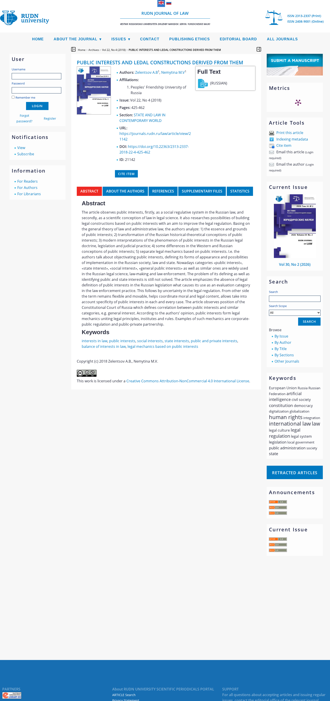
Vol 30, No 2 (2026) (294, 264)
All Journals (282, 39)
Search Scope (278, 306)
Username (18, 69)
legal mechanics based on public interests (163, 346)
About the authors (125, 191)
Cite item (283, 145)
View (21, 147)
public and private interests (214, 340)
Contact (149, 39)
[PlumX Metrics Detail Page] (298, 102)
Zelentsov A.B (146, 72)
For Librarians (29, 193)
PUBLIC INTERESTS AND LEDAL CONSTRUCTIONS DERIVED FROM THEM (175, 50)
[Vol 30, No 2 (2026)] (295, 256)
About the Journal (75, 39)
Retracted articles (294, 472)
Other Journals (287, 361)
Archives (93, 50)
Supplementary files (202, 191)
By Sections (284, 355)
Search (273, 292)
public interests (122, 340)
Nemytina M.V (173, 72)
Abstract (89, 191)
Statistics (239, 191)
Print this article (289, 132)
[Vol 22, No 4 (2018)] (94, 113)
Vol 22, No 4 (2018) (114, 50)
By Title (281, 348)
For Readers (27, 181)
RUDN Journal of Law (165, 18)
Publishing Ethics (189, 39)
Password (18, 83)
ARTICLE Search (124, 695)
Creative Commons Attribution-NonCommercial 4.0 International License (187, 381)
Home (38, 39)
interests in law (94, 340)
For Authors (27, 187)
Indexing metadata (292, 139)
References (163, 191)
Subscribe (25, 153)
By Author (283, 342)
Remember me (25, 97)
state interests (177, 340)
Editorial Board (238, 39)
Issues (118, 39)
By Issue (281, 336)
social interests (150, 340)
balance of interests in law (104, 346)
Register (50, 118)
